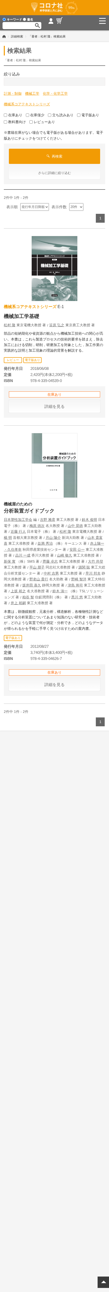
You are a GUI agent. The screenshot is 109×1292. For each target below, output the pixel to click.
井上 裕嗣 (18, 603)
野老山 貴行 (38, 579)
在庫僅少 (37, 115)
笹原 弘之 (56, 325)
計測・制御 (13, 93)
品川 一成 (22, 555)
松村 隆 (9, 325)
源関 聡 (84, 567)
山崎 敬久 (64, 555)
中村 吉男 (51, 573)
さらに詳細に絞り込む (54, 173)
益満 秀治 (45, 543)
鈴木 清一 (60, 591)
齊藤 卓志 (50, 561)
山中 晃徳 (75, 526)
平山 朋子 (37, 567)
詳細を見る (54, 406)
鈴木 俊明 (89, 520)
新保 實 (9, 561)
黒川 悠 (77, 597)
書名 (30, 19)
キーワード (14, 19)
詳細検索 (17, 36)
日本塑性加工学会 (18, 520)
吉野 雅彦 (47, 520)
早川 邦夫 (93, 573)
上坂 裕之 (18, 591)
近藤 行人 (18, 531)
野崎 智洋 (78, 579)
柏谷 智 (28, 597)
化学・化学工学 (55, 93)
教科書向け (17, 122)
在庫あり (15, 115)
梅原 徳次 (37, 526)
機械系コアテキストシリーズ (27, 104)
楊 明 (8, 538)
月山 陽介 (53, 538)
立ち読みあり (63, 115)
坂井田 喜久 (31, 585)
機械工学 (32, 93)
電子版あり (90, 115)
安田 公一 (77, 549)
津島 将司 (75, 585)
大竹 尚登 (95, 561)
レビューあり (44, 122)
